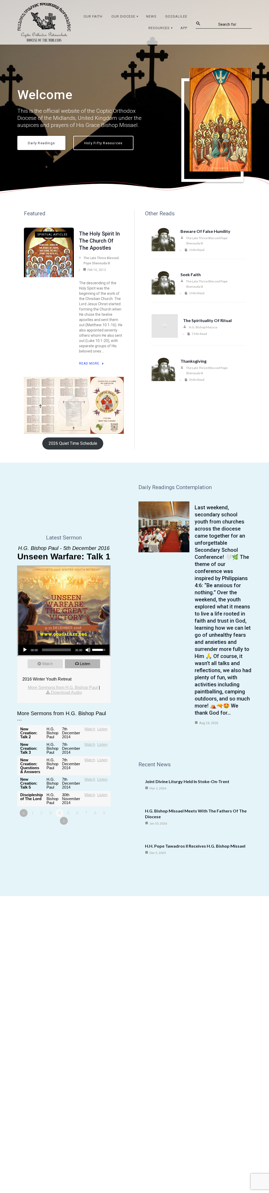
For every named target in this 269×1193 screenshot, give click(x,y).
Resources (159, 28)
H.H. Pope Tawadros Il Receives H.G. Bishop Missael (195, 845)
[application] (64, 650)
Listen (85, 663)
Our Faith (93, 16)
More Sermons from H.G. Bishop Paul (63, 687)
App (183, 28)
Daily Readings (41, 143)
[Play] (25, 649)
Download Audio (66, 692)
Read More (89, 363)
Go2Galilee (176, 16)
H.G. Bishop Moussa (203, 327)
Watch (47, 663)
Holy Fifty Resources (103, 143)
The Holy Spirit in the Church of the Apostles (99, 241)
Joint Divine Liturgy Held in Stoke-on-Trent (187, 781)
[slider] (56, 650)
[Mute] (88, 649)
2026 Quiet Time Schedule (73, 443)
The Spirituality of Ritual (207, 320)
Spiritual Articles (52, 234)
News (151, 16)
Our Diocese (123, 16)
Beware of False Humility (205, 231)
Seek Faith (190, 274)
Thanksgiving (193, 361)
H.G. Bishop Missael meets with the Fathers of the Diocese (196, 813)
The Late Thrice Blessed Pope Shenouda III (101, 260)
